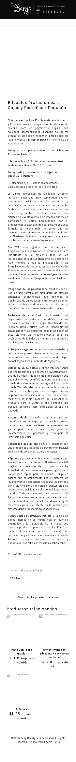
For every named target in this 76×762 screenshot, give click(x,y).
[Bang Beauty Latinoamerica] (38, 9)
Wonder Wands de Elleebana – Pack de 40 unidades (54, 653)
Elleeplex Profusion (32, 570)
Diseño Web (36, 741)
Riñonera (22, 709)
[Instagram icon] (40, 748)
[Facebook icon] (35, 748)
